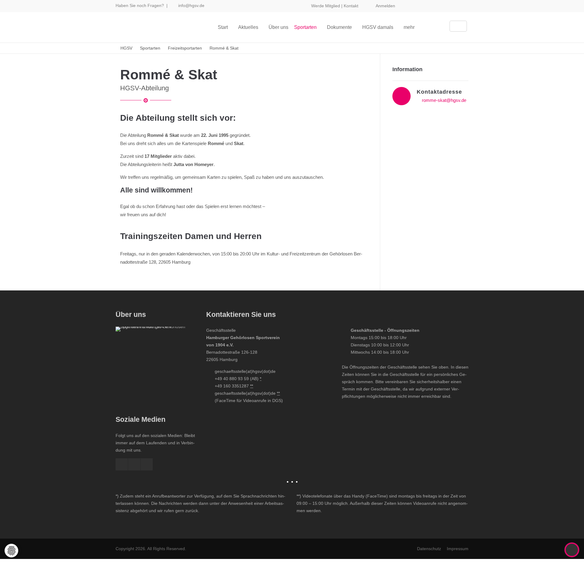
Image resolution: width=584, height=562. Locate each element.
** (251, 385)
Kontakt (351, 5)
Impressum (457, 548)
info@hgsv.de (191, 5)
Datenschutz (429, 548)
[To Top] (572, 549)
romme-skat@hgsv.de (444, 100)
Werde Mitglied (325, 5)
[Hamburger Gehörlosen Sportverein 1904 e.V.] (156, 367)
